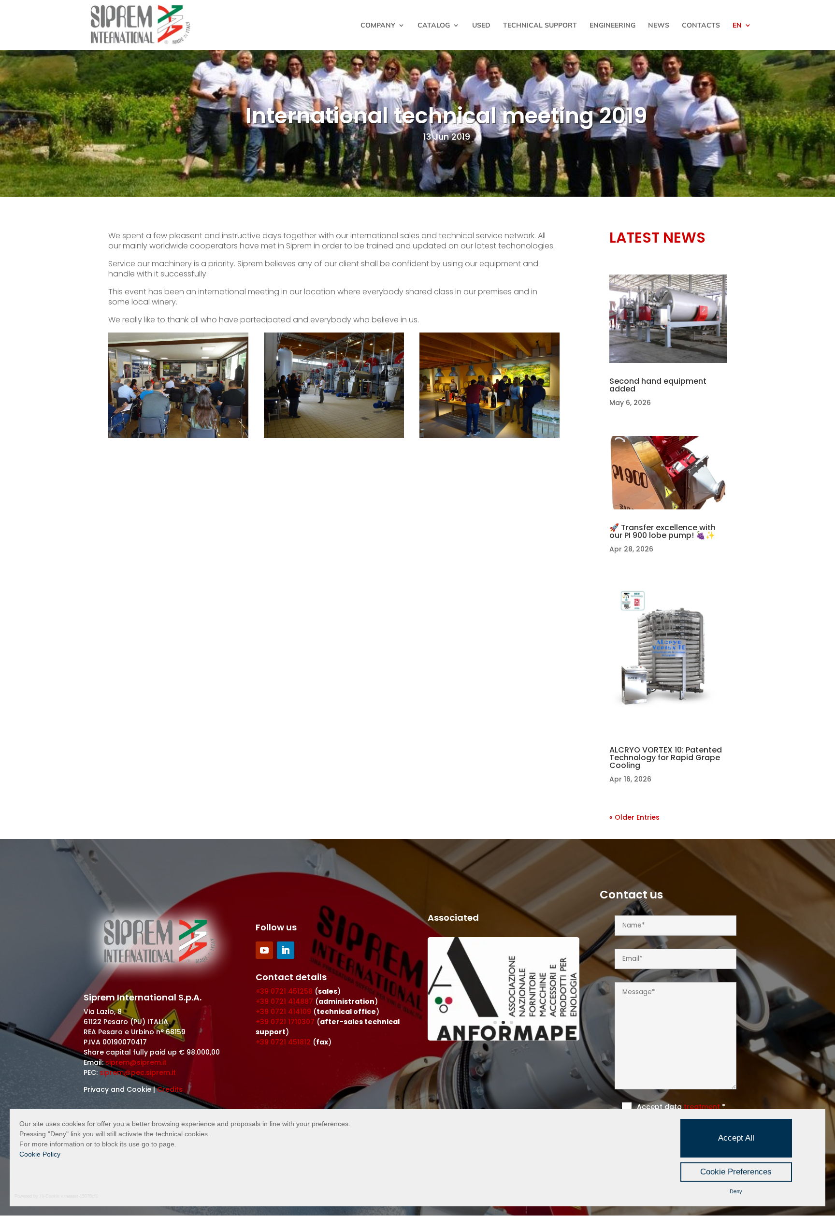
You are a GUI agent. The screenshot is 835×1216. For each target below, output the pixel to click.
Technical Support (540, 25)
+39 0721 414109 (283, 1011)
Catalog (434, 25)
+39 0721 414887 (284, 1001)
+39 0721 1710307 (285, 1022)
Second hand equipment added (657, 385)
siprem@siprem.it (136, 1062)
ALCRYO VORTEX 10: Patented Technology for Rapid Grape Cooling (665, 757)
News (658, 25)
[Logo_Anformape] (503, 1038)
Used (481, 25)
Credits (170, 1089)
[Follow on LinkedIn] (285, 950)
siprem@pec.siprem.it (138, 1072)
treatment (703, 1107)
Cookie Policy (39, 1154)
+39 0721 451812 (283, 1042)
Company (377, 25)
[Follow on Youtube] (264, 950)
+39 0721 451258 (284, 991)
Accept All (736, 1138)
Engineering (612, 25)
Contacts (701, 25)
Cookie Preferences (736, 1171)
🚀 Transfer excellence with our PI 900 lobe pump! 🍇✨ (662, 531)
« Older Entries (634, 817)
